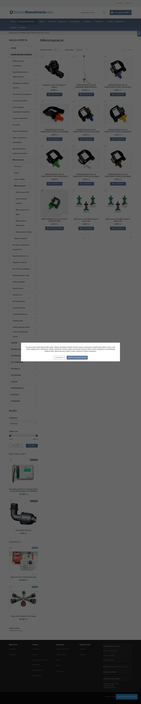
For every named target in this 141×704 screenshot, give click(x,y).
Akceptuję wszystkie (77, 357)
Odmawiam (59, 357)
